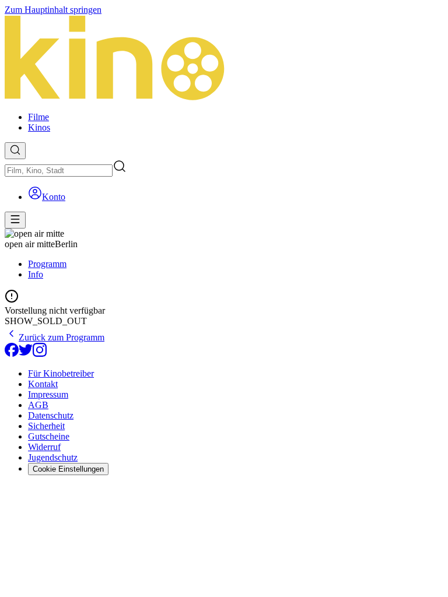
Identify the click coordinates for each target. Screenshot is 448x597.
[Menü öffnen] (15, 220)
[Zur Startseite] (224, 59)
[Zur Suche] (15, 150)
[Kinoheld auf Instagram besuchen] (40, 354)
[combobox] (59, 170)
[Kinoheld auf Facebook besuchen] (12, 354)
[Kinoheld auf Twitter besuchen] (26, 354)
